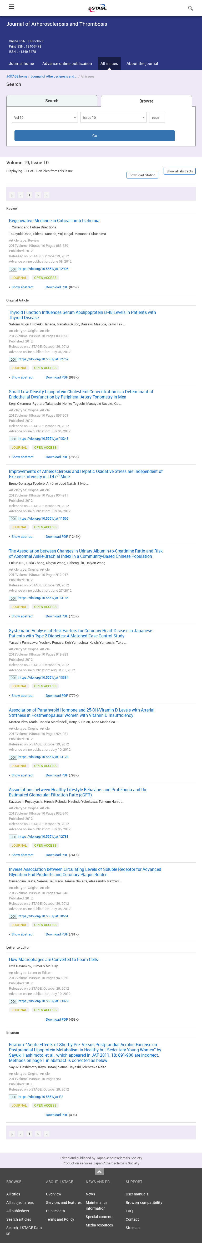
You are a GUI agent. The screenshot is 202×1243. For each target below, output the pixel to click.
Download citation (142, 175)
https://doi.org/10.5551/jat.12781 (43, 836)
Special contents (99, 1216)
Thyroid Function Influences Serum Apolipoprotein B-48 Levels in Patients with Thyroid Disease (82, 314)
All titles (13, 1193)
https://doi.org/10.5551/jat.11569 (43, 518)
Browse (146, 101)
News (90, 1193)
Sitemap (133, 1227)
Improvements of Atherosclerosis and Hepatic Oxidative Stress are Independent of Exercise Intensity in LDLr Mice (86, 473)
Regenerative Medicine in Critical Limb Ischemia (54, 220)
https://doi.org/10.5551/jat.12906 (43, 268)
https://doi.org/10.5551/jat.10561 (43, 916)
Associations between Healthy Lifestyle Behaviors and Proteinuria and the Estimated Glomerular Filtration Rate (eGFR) (78, 792)
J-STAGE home (16, 76)
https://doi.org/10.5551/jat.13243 (43, 438)
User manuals (137, 1193)
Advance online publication (67, 63)
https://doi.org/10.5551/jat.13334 (43, 677)
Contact (132, 1219)
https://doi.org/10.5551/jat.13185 (43, 597)
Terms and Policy (60, 1219)
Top (99, 1171)
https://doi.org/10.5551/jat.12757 (43, 359)
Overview (53, 1193)
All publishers (17, 1210)
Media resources (99, 1224)
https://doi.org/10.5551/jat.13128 (43, 756)
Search (51, 101)
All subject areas (20, 1202)
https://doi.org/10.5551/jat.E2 (40, 1096)
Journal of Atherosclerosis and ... (54, 76)
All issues (109, 63)
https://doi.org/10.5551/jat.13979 (43, 1001)
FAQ (129, 1210)
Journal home (21, 63)
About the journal (142, 63)
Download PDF (57, 287)
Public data (55, 1210)
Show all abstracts (179, 171)
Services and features (64, 1202)
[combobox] (45, 117)
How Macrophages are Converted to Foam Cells (53, 959)
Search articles (18, 1219)
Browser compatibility (144, 1202)
